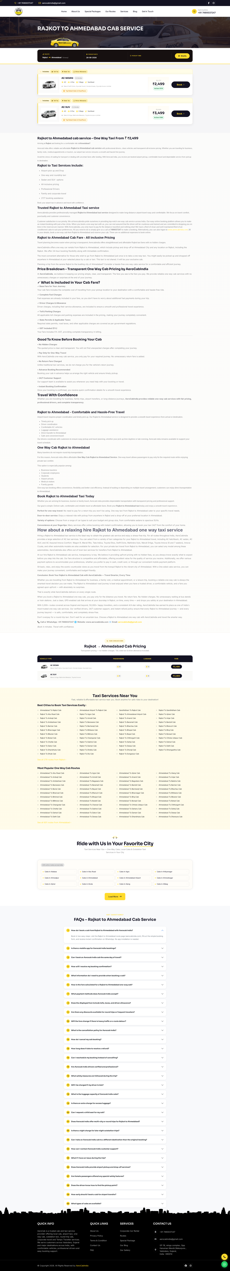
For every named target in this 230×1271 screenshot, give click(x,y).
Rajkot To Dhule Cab (48, 754)
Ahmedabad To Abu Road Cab (52, 773)
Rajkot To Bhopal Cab (127, 730)
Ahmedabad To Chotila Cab (51, 809)
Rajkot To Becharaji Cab (89, 726)
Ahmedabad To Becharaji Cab (131, 789)
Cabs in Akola (97, 884)
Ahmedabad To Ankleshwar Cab (53, 781)
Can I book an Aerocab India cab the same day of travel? (94, 957)
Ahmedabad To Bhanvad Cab (51, 793)
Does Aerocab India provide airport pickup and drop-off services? (99, 1167)
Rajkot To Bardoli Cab (167, 722)
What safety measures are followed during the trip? (92, 1076)
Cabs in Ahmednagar (172, 878)
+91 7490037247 (25, 3)
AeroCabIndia (82, 1265)
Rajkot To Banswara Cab (89, 722)
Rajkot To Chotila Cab (48, 742)
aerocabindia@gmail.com (53, 3)
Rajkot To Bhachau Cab (128, 726)
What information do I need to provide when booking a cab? (96, 976)
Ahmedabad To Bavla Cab (50, 789)
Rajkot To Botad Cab (48, 738)
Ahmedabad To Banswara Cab (52, 785)
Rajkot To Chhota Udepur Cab (170, 738)
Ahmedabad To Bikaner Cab (170, 797)
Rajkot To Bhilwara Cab (89, 730)
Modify (184, 56)
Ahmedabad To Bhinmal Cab (51, 797)
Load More (113, 896)
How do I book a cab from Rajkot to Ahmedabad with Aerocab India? (100, 930)
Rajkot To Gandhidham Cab (169, 710)
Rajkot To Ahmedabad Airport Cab (132, 714)
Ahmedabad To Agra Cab (90, 773)
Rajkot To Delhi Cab (166, 746)
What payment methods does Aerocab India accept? (93, 994)
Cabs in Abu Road (97, 872)
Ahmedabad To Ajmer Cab (129, 773)
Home (64, 11)
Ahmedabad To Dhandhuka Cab (131, 817)
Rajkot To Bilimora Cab (88, 734)
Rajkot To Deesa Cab (127, 746)
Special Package (127, 1240)
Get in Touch (147, 11)
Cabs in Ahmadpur (60, 878)
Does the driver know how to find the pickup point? (92, 1185)
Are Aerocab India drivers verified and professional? (92, 1067)
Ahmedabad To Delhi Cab (50, 817)
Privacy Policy (96, 1236)
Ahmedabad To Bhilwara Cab (170, 793)
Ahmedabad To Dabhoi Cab (90, 809)
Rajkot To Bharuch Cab (168, 726)
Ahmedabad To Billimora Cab (51, 801)
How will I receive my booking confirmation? (90, 966)
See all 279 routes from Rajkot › (51, 759)
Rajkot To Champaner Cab (90, 738)
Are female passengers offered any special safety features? (95, 1176)
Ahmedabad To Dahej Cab (169, 809)
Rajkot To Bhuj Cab (166, 730)
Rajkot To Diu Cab (87, 754)
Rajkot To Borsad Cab (167, 734)
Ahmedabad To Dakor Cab (90, 813)
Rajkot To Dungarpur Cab (129, 754)
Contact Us (95, 1245)
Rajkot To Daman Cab (88, 746)
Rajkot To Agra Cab (87, 714)
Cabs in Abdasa (60, 872)
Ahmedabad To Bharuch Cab (91, 793)
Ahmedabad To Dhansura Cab (170, 817)
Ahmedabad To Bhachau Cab (170, 789)
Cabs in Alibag (172, 884)
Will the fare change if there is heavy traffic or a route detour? (96, 1021)
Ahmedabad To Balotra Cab (170, 781)
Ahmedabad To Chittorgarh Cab (171, 805)
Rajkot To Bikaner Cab (49, 734)
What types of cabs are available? (84, 1203)
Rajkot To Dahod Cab (167, 742)
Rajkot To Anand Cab (127, 718)
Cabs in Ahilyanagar (172, 872)
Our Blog (124, 1245)
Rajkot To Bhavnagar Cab (50, 730)
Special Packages (93, 11)
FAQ (92, 1250)
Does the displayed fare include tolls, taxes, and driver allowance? (99, 1003)
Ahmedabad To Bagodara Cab (131, 781)
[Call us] (224, 1257)
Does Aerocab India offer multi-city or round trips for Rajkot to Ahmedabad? (103, 1121)
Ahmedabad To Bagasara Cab (91, 781)
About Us (75, 11)
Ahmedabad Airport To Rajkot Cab (93, 710)
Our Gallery (125, 1250)
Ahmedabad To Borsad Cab (130, 801)
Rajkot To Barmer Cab (48, 726)
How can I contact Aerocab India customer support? (92, 1149)
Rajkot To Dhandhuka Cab (50, 750)
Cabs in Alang (134, 884)
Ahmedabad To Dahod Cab (51, 813)
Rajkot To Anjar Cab (166, 718)
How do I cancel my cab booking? (84, 1039)
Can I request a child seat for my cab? (85, 1112)
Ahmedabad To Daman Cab (130, 813)
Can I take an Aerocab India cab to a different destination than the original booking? (107, 1140)
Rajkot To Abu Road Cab (49, 714)
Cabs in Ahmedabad (97, 878)
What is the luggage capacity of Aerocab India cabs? (92, 1094)
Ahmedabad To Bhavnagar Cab (131, 793)
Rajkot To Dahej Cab (127, 742)
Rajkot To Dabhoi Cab (88, 742)
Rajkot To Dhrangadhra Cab (170, 750)
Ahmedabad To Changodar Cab (52, 805)
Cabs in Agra (134, 872)
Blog (135, 11)
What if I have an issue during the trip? (86, 1158)
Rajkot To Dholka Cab (88, 750)
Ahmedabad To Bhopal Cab (90, 797)
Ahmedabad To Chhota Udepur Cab (133, 805)
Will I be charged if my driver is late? (85, 1085)
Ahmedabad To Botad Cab (169, 801)
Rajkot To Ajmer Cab (167, 714)
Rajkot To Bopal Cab (127, 734)
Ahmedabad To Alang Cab (169, 773)
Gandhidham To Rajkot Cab (130, 710)
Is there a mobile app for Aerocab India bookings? (92, 948)
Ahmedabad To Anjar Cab (169, 777)
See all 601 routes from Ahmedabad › (54, 822)
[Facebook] (209, 3)
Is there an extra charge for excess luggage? (89, 1103)
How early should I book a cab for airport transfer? (91, 1194)
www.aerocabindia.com (178, 230)
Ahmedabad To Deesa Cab (169, 813)
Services (124, 11)
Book (179, 84)
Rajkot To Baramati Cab (128, 722)
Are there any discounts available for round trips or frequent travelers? (101, 1012)
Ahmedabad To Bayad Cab (90, 789)
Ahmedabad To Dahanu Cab (130, 809)
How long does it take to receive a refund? (88, 1048)
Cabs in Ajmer (60, 884)
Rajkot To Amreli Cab (88, 718)
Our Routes (110, 11)
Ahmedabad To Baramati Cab (91, 785)
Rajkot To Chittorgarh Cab (129, 738)
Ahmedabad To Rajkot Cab (50, 710)
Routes (123, 1236)
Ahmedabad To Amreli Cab (90, 777)
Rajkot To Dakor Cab (48, 746)
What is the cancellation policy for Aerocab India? (91, 1030)
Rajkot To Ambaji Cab (48, 718)
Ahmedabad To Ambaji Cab (51, 777)
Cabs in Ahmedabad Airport (134, 878)
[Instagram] (213, 3)
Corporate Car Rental (129, 1231)
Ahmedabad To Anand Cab (130, 777)
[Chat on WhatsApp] (224, 1264)
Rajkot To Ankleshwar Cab (50, 722)
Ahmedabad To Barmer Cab (170, 785)
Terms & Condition (98, 1240)
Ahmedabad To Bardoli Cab (130, 785)
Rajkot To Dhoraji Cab (127, 750)
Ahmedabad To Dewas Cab (90, 817)
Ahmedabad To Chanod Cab (91, 805)
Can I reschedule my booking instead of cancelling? (92, 1058)
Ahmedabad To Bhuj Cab (129, 797)
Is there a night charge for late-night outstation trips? (93, 1131)
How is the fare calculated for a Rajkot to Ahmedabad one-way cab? (100, 985)
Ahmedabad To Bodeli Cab (90, 801)
